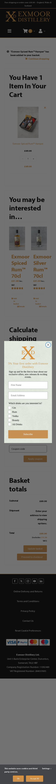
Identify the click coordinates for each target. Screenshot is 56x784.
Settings (46, 768)
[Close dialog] (48, 344)
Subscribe (28, 434)
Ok (18, 778)
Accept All (34, 778)
